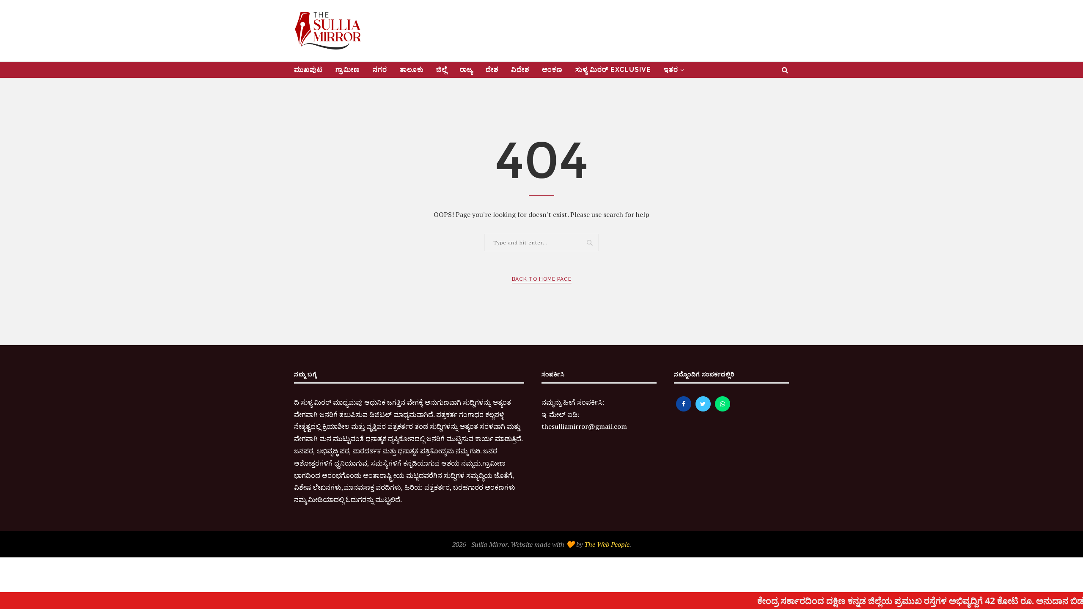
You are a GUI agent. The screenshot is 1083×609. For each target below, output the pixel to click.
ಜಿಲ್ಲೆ (441, 70)
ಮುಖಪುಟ (308, 70)
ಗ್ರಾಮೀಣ (347, 70)
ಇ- (545, 414)
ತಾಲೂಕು (411, 70)
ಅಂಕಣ (552, 70)
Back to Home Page (542, 279)
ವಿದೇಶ (520, 70)
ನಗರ (380, 70)
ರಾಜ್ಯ (466, 70)
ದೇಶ (492, 70)
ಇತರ (671, 70)
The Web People (606, 544)
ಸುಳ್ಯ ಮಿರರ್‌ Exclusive (613, 70)
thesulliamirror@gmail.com (584, 426)
